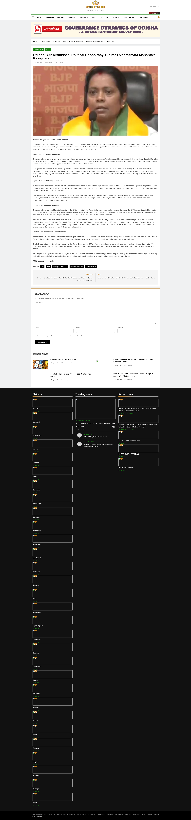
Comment (39, 303)
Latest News (80, 420)
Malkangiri (36, 571)
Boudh (35, 734)
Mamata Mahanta (76, 267)
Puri (34, 598)
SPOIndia (110, 814)
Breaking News (39, 49)
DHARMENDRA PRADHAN (128, 454)
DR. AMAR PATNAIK (126, 468)
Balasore (36, 775)
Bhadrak (36, 748)
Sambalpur (36, 408)
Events (116, 17)
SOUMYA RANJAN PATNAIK (129, 440)
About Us (128, 814)
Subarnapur (37, 544)
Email (78, 327)
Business (50, 17)
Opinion (104, 17)
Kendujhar (36, 639)
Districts (36, 411)
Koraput (35, 449)
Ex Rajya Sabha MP (60, 267)
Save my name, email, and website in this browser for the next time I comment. (63, 336)
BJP (48, 267)
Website (120, 327)
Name (37, 327)
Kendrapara (37, 666)
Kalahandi (36, 422)
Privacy (149, 814)
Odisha (48, 49)
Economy (61, 17)
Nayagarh (36, 490)
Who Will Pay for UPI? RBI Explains (64, 359)
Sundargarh (37, 612)
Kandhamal (37, 558)
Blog (143, 814)
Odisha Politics (91, 267)
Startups (84, 17)
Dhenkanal (36, 694)
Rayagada (36, 517)
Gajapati (36, 463)
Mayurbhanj (37, 530)
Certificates (128, 17)
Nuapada (36, 653)
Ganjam (35, 680)
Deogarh (36, 707)
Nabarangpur (37, 503)
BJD (42, 267)
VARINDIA (101, 814)
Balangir (36, 789)
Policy (93, 17)
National (87, 420)
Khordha (36, 585)
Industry (71, 17)
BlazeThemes (37, 816)
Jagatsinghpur (38, 626)
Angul (35, 802)
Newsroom (143, 17)
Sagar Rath (38, 62)
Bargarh (35, 761)
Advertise (136, 814)
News (39, 17)
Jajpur (35, 476)
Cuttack (35, 721)
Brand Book (119, 814)
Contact (156, 814)
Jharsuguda (37, 435)
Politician (130, 429)
